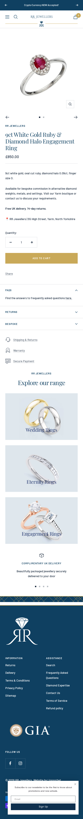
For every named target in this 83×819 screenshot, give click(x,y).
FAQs (8, 290)
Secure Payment (23, 361)
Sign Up (43, 806)
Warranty (19, 350)
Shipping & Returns (25, 340)
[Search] (16, 17)
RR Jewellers (15, 125)
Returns (11, 311)
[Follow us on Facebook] (10, 763)
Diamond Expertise (58, 685)
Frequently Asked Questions (57, 675)
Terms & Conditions (17, 680)
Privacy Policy (14, 688)
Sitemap (10, 695)
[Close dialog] (75, 784)
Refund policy (54, 708)
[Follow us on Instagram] (20, 763)
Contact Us (53, 693)
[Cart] (75, 17)
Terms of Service (56, 700)
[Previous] (7, 117)
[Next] (76, 117)
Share (9, 273)
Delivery (10, 672)
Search (50, 665)
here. (69, 298)
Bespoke (11, 323)
